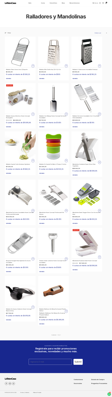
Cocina (43, 3)
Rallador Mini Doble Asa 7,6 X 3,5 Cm (50, 69)
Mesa (63, 3)
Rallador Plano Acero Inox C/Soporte (17, 69)
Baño (30, 3)
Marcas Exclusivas (75, 3)
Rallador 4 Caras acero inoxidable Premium (85, 69)
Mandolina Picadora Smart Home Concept (85, 260)
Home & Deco (53, 3)
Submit (78, 361)
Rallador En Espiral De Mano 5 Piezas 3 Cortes (52, 164)
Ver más (8, 78)
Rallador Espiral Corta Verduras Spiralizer (18, 164)
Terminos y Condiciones (24, 392)
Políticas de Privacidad (37, 392)
